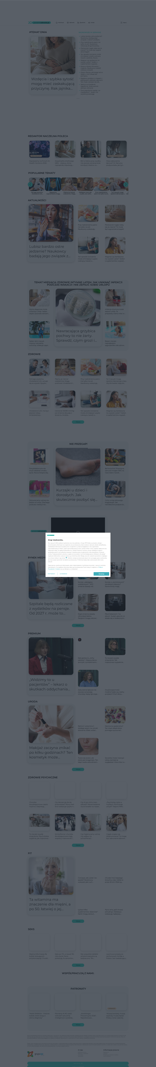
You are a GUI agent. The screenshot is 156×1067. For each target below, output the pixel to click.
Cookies (58, 569)
